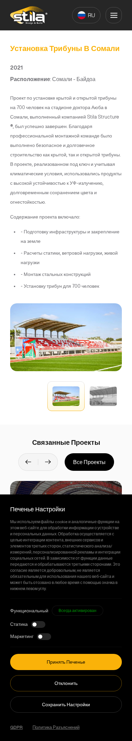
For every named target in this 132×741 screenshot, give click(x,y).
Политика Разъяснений (56, 727)
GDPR (16, 727)
